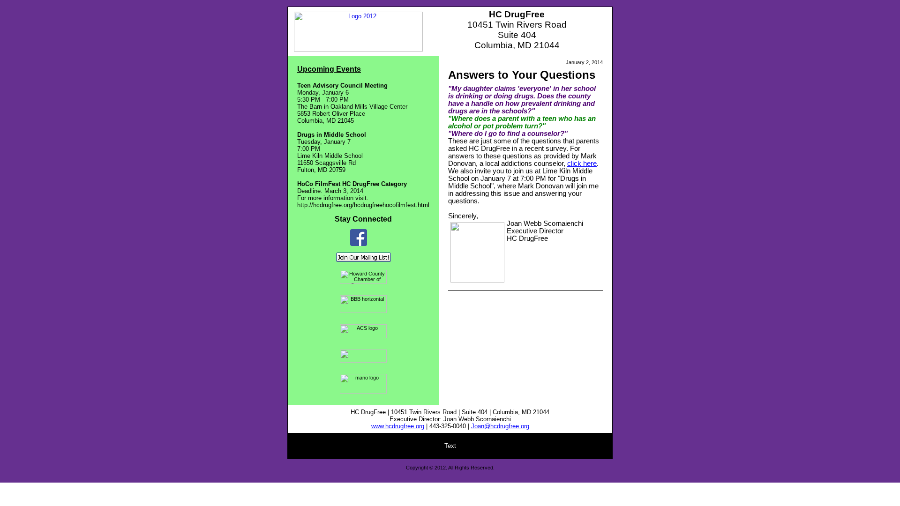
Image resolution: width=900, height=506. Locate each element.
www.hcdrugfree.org (397, 426)
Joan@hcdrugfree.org (500, 426)
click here (582, 163)
